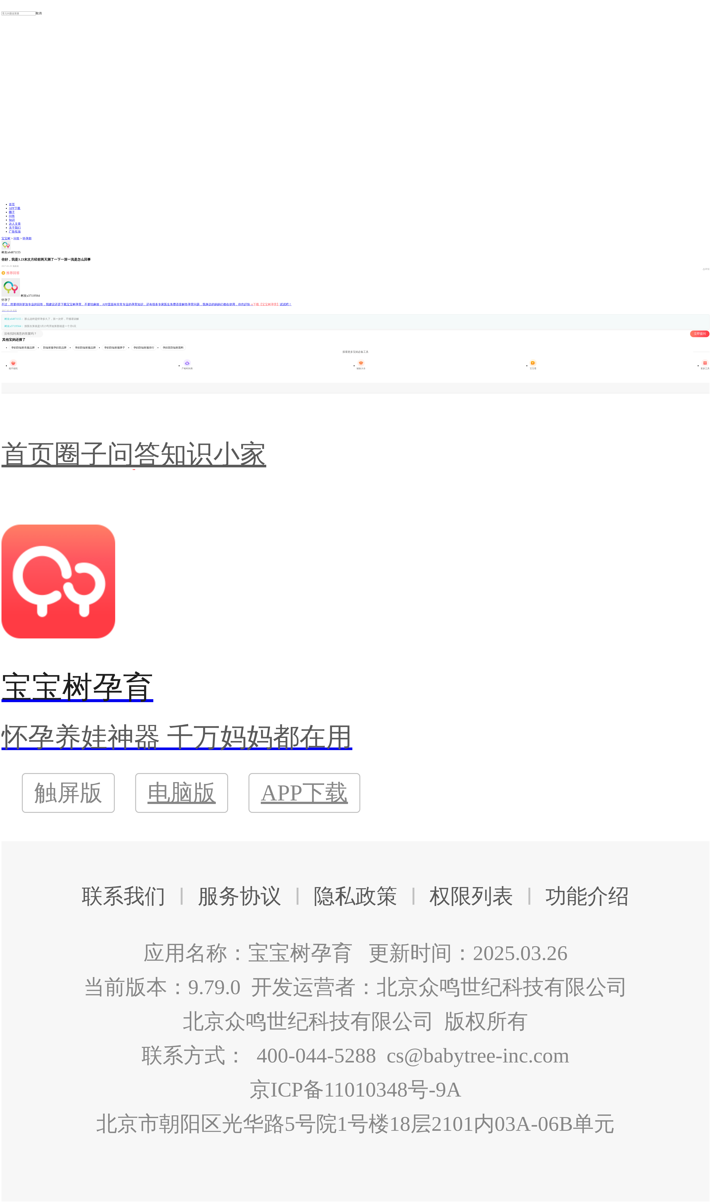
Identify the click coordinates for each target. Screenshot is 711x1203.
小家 (239, 454)
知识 (12, 219)
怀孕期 (27, 238)
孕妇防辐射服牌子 (114, 347)
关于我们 (15, 227)
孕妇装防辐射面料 (173, 347)
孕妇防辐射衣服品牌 (23, 347)
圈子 (12, 212)
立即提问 (700, 333)
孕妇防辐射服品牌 (85, 347)
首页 (12, 204)
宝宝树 (5, 238)
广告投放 (15, 231)
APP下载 (14, 208)
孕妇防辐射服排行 (143, 347)
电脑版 (182, 792)
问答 (12, 216)
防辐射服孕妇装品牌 (54, 347)
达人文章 (15, 223)
